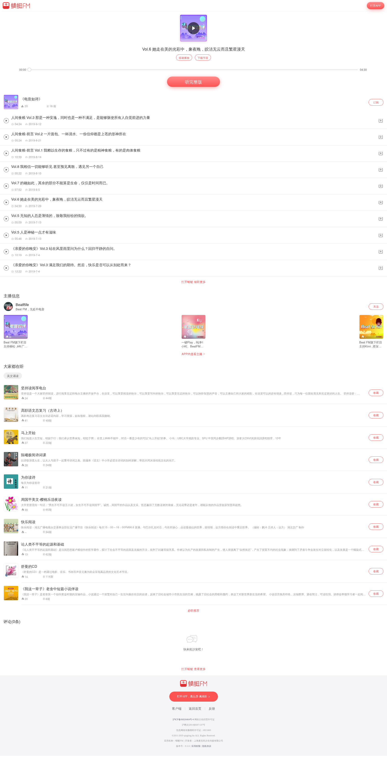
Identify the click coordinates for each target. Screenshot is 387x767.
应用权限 (195, 746)
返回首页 (195, 708)
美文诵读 (13, 376)
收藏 (376, 392)
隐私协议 (206, 746)
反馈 (212, 708)
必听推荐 (193, 610)
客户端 (176, 708)
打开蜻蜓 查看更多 (193, 669)
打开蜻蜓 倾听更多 (193, 282)
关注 (376, 306)
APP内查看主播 (192, 354)
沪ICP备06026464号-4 (183, 719)
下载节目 (203, 58)
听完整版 (193, 82)
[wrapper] (193, 383)
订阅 (376, 102)
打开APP (375, 5)
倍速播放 (184, 58)
